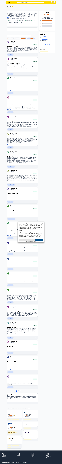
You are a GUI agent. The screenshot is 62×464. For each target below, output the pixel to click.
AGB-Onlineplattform (23, 462)
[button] (51, 2)
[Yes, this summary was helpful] (35, 24)
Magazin (33, 453)
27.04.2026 (14, 309)
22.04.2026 (14, 191)
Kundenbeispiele (48, 456)
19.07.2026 (14, 119)
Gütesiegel (3, 453)
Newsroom (33, 455)
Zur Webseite (47, 44)
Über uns (33, 454)
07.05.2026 (14, 136)
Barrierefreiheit (16, 462)
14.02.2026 (14, 325)
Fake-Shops (18, 453)
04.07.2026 (14, 44)
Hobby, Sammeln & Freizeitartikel (12, 432)
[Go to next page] (30, 391)
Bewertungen (4, 455)
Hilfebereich (18, 454)
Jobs (32, 456)
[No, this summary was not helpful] (36, 24)
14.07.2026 (14, 344)
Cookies (12, 462)
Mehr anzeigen (44, 41)
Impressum (4, 462)
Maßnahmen (12, 396)
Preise (47, 455)
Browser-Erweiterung (5, 457)
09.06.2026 (14, 80)
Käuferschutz (4, 454)
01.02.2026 (14, 359)
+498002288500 (44, 36)
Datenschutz (8, 462)
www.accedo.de (44, 37)
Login (47, 458)
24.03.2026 (14, 208)
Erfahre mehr (28, 408)
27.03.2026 (14, 154)
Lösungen (47, 454)
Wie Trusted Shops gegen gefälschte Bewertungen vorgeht (17, 29)
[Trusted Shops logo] (8, 2)
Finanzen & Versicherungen (44, 51)
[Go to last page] (32, 391)
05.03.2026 (14, 173)
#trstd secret (4, 456)
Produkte (47, 453)
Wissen (47, 457)
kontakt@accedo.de (44, 39)
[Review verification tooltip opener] (12, 6)
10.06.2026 (14, 61)
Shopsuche (18, 455)
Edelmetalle (9, 419)
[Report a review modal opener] (36, 54)
